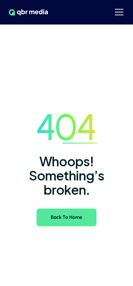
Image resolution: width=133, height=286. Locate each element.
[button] (119, 12)
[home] (26, 12)
